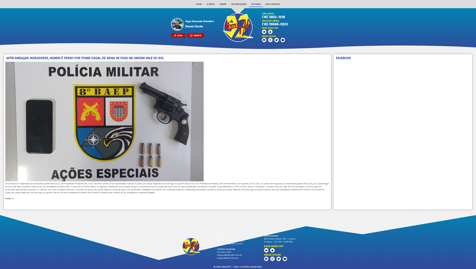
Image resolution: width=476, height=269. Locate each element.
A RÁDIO (211, 4)
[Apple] (270, 32)
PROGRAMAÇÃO (239, 4)
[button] (178, 35)
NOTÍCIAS (256, 4)
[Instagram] (270, 40)
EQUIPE (223, 4)
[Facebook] (264, 40)
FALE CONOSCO (273, 4)
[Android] (264, 32)
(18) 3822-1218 (273, 17)
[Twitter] (276, 40)
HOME (199, 4)
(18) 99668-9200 (275, 24)
